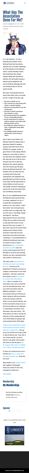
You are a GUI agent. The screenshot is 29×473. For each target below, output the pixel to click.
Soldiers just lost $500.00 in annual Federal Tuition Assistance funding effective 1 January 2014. (14, 327)
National (11, 26)
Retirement (17, 26)
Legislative (5, 26)
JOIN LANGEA (7, 374)
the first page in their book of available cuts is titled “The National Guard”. (14, 345)
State (21, 26)
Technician (5, 29)
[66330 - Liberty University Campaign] (14, 445)
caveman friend (20, 362)
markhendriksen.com (18, 470)
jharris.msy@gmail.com (10, 24)
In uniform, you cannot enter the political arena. (14, 279)
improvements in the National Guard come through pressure (13, 264)
